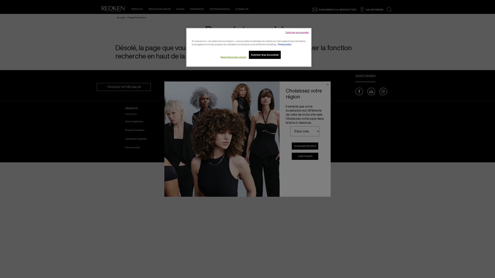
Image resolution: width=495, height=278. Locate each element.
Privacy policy (284, 44)
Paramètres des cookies (233, 57)
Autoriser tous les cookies (265, 55)
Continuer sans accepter (297, 32)
